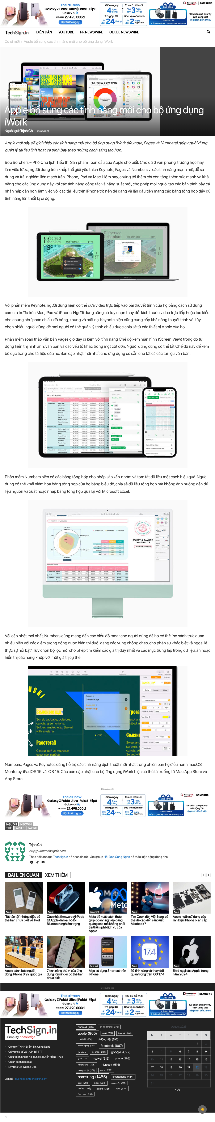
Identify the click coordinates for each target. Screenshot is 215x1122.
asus (107, 1033)
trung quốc (118, 1083)
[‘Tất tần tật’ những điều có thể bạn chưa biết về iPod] (24, 898)
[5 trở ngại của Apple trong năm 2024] (192, 952)
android (86, 1027)
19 (170, 1067)
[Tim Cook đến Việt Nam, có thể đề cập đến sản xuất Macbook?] (150, 898)
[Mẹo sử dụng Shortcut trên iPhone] (108, 952)
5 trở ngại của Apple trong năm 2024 (190, 972)
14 (188, 1059)
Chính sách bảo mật (20, 1061)
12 (170, 1059)
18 (161, 1067)
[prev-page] (203, 875)
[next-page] (208, 875)
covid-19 (85, 1039)
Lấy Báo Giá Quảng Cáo (22, 1066)
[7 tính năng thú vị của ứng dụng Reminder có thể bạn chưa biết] (66, 952)
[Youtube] (43, 862)
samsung (92, 1076)
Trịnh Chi (27, 131)
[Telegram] (32, 862)
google (120, 1052)
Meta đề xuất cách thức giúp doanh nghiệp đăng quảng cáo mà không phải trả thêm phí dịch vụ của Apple (107, 924)
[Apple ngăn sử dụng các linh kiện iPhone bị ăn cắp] (192, 898)
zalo (121, 1088)
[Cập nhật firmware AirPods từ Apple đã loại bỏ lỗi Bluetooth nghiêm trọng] (66, 898)
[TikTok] (38, 862)
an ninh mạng (109, 1026)
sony (83, 1083)
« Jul (178, 1089)
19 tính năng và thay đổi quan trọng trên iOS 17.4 (147, 972)
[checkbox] (202, 1109)
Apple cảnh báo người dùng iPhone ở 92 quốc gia (23, 972)
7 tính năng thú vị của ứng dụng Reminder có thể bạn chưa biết (65, 974)
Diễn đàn (44, 32)
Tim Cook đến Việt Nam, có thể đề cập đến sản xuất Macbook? (149, 920)
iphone (122, 1058)
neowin (26, 824)
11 (161, 1059)
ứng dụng (85, 1094)
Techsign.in (60, 857)
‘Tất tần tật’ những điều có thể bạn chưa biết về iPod (22, 918)
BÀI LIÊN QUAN (23, 875)
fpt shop (99, 1052)
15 (197, 1059)
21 (188, 1067)
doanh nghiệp (86, 1045)
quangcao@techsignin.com (31, 1078)
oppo (106, 1070)
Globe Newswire (124, 32)
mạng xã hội (86, 1070)
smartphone (123, 1076)
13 (180, 1059)
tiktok (100, 1083)
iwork (32, 828)
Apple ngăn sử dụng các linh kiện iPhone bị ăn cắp (190, 918)
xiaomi (103, 1088)
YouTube (66, 32)
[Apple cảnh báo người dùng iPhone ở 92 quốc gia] (24, 952)
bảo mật (124, 1033)
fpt (82, 1052)
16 (206, 1059)
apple (20, 828)
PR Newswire (91, 32)
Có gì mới (12, 41)
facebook (112, 1046)
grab (82, 1058)
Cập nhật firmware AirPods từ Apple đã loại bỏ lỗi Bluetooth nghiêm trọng (65, 920)
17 (152, 1067)
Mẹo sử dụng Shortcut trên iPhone (107, 972)
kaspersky (86, 1064)
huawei (101, 1058)
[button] (208, 32)
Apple (8, 912)
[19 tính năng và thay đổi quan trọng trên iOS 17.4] (150, 952)
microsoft (110, 1064)
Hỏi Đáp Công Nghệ (117, 857)
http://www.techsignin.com (47, 851)
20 (180, 1067)
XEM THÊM (56, 875)
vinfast (84, 1088)
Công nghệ (94, 912)
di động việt (108, 1039)
